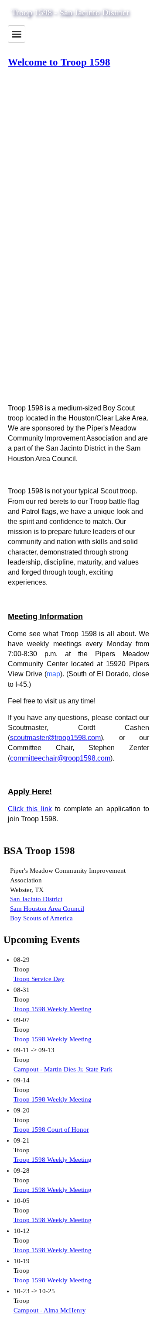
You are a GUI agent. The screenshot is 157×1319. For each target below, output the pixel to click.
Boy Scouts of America (41, 918)
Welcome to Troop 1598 (59, 62)
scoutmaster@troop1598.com (55, 737)
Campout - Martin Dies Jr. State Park (63, 1069)
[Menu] (16, 34)
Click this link (30, 809)
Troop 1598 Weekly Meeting (53, 1009)
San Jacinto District (36, 898)
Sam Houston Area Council (47, 908)
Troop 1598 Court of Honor (51, 1129)
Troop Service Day (39, 978)
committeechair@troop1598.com (60, 758)
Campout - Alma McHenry (50, 1310)
